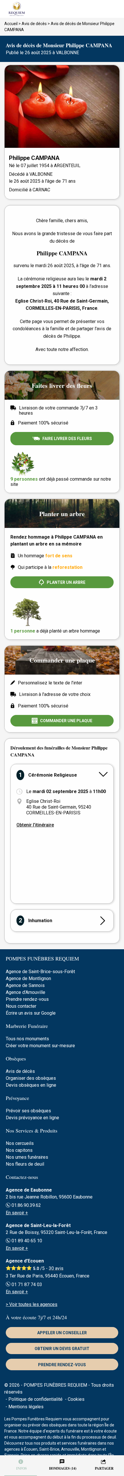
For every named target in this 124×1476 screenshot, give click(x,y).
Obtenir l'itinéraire (35, 825)
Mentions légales (26, 1406)
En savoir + (17, 1212)
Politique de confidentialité (35, 1399)
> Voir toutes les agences (31, 1304)
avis (56, 1268)
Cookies (76, 1399)
